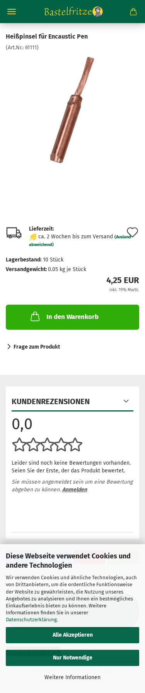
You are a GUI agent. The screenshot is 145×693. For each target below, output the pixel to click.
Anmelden (74, 489)
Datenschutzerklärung (31, 619)
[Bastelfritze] (72, 11)
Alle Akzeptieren (73, 635)
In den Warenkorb (72, 317)
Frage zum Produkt (37, 347)
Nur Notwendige (72, 657)
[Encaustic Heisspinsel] (72, 109)
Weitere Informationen (72, 677)
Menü (11, 11)
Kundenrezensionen (51, 401)
